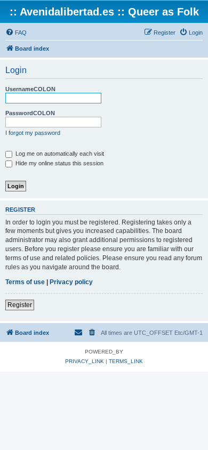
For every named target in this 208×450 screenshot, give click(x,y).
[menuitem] (16, 32)
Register (19, 305)
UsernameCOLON (30, 89)
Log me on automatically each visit (59, 153)
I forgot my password (32, 133)
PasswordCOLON (30, 113)
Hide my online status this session (58, 163)
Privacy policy (71, 282)
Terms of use (25, 282)
